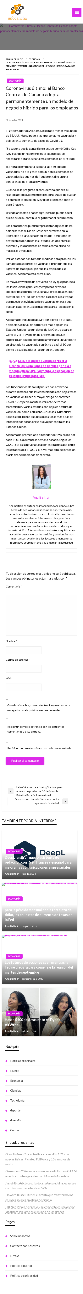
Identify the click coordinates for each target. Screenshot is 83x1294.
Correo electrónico (18, 659)
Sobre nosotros (20, 1236)
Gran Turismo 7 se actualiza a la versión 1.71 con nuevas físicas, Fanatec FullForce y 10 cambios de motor (37, 1159)
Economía (34, 59)
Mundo (14, 1070)
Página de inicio (14, 59)
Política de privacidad (24, 1275)
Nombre (11, 641)
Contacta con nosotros (25, 1246)
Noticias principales (23, 1060)
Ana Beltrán (12, 873)
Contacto (16, 1130)
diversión (16, 1120)
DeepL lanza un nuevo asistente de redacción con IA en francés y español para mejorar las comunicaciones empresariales (38, 862)
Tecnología (17, 1100)
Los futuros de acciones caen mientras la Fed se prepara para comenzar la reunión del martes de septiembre (39, 967)
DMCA (14, 1255)
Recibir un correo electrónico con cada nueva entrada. (39, 748)
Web (9, 678)
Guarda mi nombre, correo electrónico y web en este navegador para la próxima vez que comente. (38, 708)
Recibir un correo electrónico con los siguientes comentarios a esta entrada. (35, 729)
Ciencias (15, 1090)
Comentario (14, 586)
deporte (15, 1110)
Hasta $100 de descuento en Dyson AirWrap (32, 1022)
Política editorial (21, 1265)
